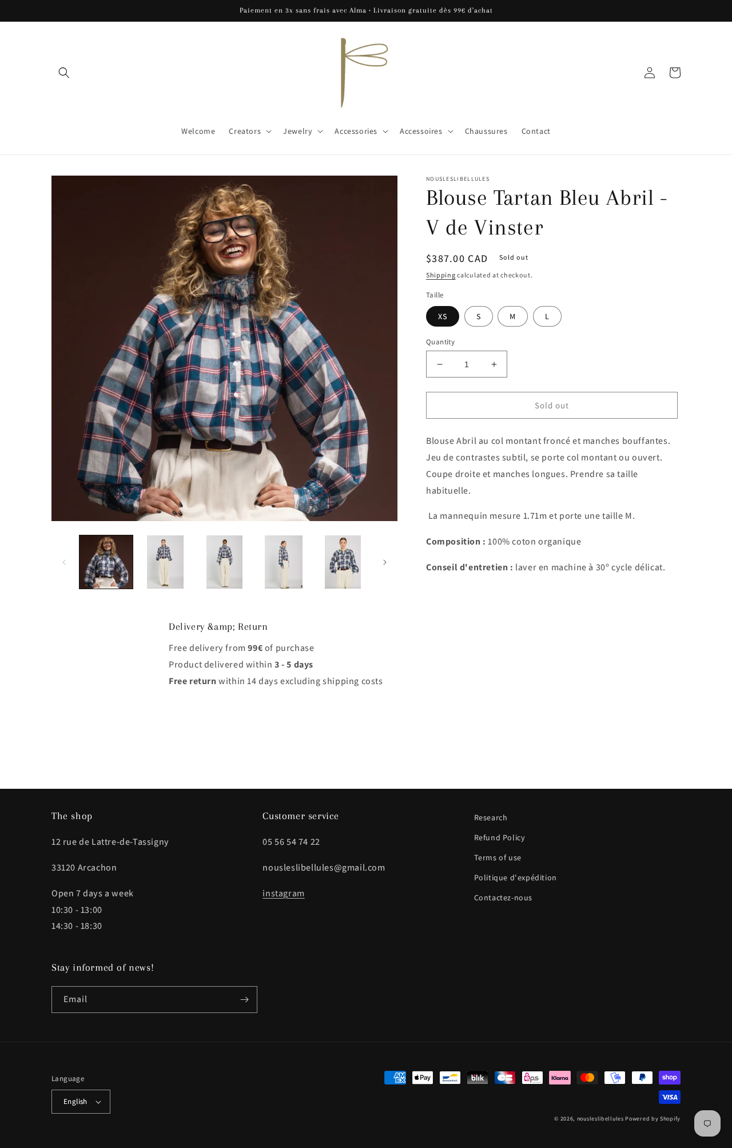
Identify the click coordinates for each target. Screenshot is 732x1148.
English (75, 1101)
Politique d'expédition (515, 877)
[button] (64, 72)
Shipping (441, 275)
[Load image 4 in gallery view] (283, 562)
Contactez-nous (503, 897)
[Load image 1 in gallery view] (106, 562)
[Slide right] (384, 562)
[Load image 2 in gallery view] (165, 562)
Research (491, 817)
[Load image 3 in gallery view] (224, 562)
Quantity (440, 342)
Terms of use (498, 857)
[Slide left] (64, 562)
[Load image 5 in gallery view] (342, 562)
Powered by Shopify (653, 1118)
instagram (283, 893)
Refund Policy (500, 837)
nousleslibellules (600, 1118)
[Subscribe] (244, 999)
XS (442, 316)
